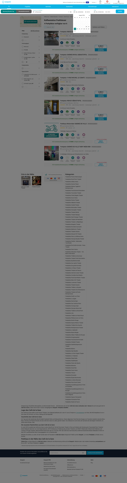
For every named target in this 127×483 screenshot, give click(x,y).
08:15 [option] (88, 12)
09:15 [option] (109, 12)
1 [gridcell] (86, 19)
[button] (89, 15)
